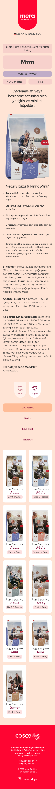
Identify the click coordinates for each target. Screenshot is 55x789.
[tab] (20, 390)
